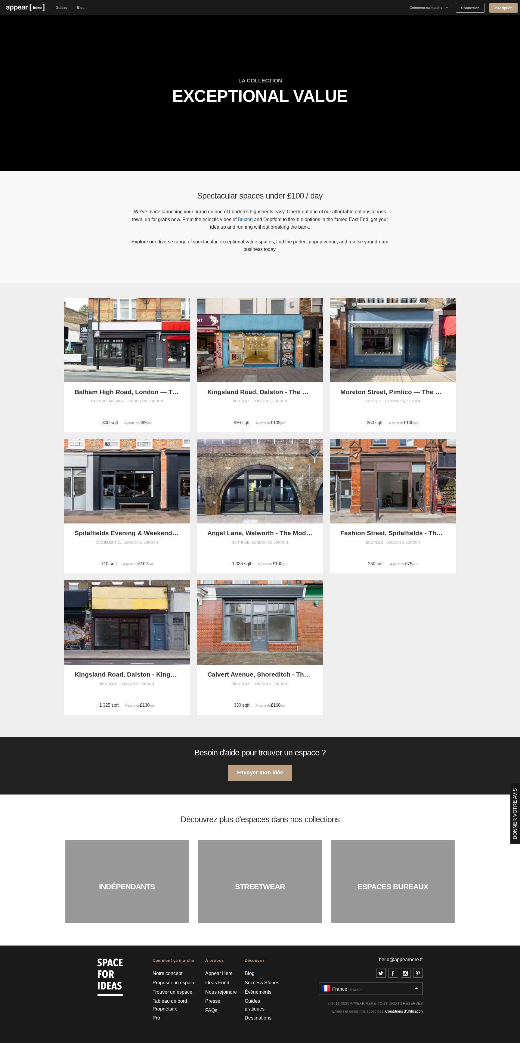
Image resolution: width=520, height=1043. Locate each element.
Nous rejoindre (221, 992)
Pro (156, 1017)
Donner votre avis (515, 813)
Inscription (503, 8)
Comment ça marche (426, 7)
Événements (258, 992)
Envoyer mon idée (260, 772)
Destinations (258, 1017)
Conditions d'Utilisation (404, 1011)
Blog (81, 7)
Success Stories (262, 982)
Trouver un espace (172, 992)
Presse (212, 1001)
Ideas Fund (217, 982)
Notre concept (167, 973)
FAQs (211, 1010)
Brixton (245, 219)
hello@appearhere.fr (401, 959)
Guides (61, 7)
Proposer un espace (174, 982)
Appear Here (219, 973)
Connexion (470, 8)
